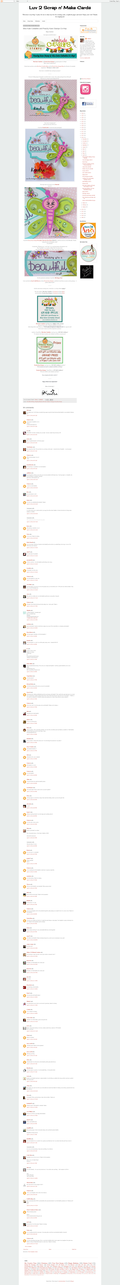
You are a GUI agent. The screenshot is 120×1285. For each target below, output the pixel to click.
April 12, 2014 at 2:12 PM (32, 698)
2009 (82, 217)
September (85, 145)
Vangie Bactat (29, 676)
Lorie (28, 1076)
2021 (82, 123)
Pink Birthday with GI (86, 181)
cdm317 (28, 552)
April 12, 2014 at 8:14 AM (32, 426)
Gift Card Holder (59, 1267)
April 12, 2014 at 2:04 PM (32, 688)
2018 (82, 129)
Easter (34, 1269)
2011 (82, 213)
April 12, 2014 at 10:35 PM (32, 956)
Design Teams (30, 21)
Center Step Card (57, 1272)
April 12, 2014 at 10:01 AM (32, 479)
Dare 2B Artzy (82, 1265)
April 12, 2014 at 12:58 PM (32, 628)
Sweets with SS (85, 170)
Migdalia (28, 610)
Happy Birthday (73, 1263)
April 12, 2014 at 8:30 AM (32, 442)
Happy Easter (85, 174)
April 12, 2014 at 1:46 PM (32, 671)
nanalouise (29, 876)
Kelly (28, 892)
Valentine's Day (56, 1266)
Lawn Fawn (86, 1273)
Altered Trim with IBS (86, 166)
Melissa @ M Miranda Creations (33, 952)
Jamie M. (29, 1119)
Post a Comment (28, 1246)
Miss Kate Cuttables (37, 61)
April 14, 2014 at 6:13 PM (32, 1163)
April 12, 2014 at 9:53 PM (32, 931)
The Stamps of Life (76, 1267)
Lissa (28, 1095)
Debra (28, 795)
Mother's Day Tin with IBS (87, 168)
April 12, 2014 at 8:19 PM (32, 896)
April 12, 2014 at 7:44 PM (32, 871)
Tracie (28, 534)
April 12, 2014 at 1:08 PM (32, 644)
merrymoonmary (62, 1281)
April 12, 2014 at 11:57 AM (32, 598)
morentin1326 (29, 560)
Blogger (72, 1281)
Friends (52, 1269)
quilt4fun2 (29, 473)
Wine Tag (56, 1273)
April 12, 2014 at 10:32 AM (32, 529)
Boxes (82, 1269)
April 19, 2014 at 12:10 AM (32, 1226)
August (84, 147)
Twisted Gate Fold (33, 1274)
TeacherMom (29, 918)
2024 (82, 117)
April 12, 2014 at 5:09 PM (32, 783)
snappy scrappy (30, 944)
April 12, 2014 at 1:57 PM (32, 679)
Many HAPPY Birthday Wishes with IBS (88, 157)
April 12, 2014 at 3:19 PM (32, 723)
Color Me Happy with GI (87, 159)
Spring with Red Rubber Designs (88, 200)
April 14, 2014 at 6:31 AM (32, 1142)
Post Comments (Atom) (33, 1251)
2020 (82, 125)
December (85, 139)
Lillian (28, 779)
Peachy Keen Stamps (49, 61)
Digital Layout (90, 1269)
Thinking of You (49, 1272)
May (84, 153)
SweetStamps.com (28, 1266)
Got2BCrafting (30, 1199)
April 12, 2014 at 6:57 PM (32, 854)
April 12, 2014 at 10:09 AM (32, 487)
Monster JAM (85, 183)
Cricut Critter (29, 1017)
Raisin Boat (70, 1273)
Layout (46, 1270)
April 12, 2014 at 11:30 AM (32, 572)
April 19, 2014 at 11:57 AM (32, 1243)
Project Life (89, 1270)
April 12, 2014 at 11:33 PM (32, 1005)
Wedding (79, 1270)
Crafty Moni (29, 1155)
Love (73, 1266)
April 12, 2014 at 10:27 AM (32, 521)
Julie (28, 711)
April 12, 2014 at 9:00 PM (32, 914)
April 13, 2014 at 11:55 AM (32, 1099)
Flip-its (58, 1270)
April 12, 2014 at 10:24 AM (32, 504)
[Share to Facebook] (51, 400)
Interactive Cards (72, 1270)
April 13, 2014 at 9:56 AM (32, 1081)
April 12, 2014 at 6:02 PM (32, 799)
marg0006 (29, 1128)
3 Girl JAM (29, 401)
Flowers (41, 1265)
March (84, 202)
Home (24, 21)
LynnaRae (29, 568)
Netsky (28, 1230)
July (83, 149)
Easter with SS (85, 191)
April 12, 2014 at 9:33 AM (32, 451)
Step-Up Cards (49, 1273)
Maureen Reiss (30, 1182)
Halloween (34, 1267)
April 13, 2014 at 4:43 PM (32, 1123)
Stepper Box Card (40, 1274)
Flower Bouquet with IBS (87, 176)
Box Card (91, 1273)
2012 (82, 211)
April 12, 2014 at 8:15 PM (32, 888)
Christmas (44, 1263)
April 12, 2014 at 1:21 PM (32, 659)
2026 (82, 113)
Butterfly (40, 401)
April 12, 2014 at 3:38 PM (32, 742)
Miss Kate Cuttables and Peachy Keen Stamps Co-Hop (88, 186)
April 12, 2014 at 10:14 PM (32, 948)
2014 (82, 137)
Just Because (71, 1265)
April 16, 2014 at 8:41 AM (32, 1186)
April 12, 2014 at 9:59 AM (32, 468)
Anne (28, 594)
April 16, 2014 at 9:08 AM (32, 1194)
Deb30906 (29, 1139)
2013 (82, 209)
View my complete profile (85, 57)
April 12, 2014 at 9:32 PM (32, 923)
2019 (82, 127)
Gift (87, 1266)
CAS (91, 1265)
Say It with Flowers (35, 281)
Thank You (52, 1270)
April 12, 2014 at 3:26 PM (32, 734)
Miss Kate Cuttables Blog (42, 66)
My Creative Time (30, 1263)
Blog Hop (37, 401)
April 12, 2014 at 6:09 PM (32, 816)
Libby (28, 1060)
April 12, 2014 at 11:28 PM (32, 997)
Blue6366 (29, 1068)
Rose (28, 492)
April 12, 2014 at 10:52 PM (32, 964)
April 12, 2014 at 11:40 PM (32, 1013)
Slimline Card (27, 1270)
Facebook (55, 291)
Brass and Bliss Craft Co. (63, 1269)
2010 (82, 215)
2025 (82, 115)
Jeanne (28, 500)
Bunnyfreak (29, 985)
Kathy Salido (29, 663)
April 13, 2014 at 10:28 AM (32, 1091)
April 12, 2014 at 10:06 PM (32, 939)
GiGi (28, 410)
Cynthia (28, 1009)
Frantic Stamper (51, 1265)
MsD (28, 755)
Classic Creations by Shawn (32, 1210)
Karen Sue (29, 960)
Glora (28, 727)
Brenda (28, 850)
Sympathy (65, 1272)
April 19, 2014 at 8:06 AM (32, 1234)
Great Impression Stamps (46, 1267)
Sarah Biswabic (30, 465)
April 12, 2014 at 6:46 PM (32, 846)
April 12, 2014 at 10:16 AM (32, 495)
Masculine (80, 1266)
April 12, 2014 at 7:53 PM (32, 880)
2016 (82, 133)
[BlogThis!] (48, 400)
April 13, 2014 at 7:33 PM (32, 1134)
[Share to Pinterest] (52, 400)
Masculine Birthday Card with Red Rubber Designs (88, 189)
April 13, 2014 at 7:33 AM (32, 1071)
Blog (63, 291)
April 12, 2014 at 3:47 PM (32, 750)
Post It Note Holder (77, 1273)
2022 (82, 121)
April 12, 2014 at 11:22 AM (32, 555)
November (85, 141)
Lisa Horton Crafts (43, 1269)
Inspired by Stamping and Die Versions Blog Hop (88, 164)
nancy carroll (29, 1043)
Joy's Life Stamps (80, 1272)
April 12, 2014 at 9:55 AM (32, 460)
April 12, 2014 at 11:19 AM (32, 547)
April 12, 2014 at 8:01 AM (32, 415)
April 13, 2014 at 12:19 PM (32, 1107)
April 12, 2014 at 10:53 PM (32, 972)
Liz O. (28, 1026)
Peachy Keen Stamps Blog (58, 66)
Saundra (28, 640)
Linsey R (28, 692)
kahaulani (29, 738)
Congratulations (63, 1273)
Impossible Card (27, 1273)
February (84, 204)
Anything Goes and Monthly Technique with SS (88, 179)
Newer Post (25, 1249)
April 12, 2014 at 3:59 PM (32, 767)
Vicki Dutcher (30, 447)
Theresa (28, 884)
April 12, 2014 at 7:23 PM (32, 863)
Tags (48, 1266)
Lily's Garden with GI (86, 172)
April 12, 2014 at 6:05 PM (32, 807)
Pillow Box (42, 1273)
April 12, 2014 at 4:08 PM (32, 775)
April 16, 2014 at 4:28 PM (32, 1217)
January (84, 206)
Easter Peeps (84, 161)
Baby (84, 1270)
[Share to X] (49, 400)
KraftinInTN (29, 1103)
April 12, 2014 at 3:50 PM (32, 758)
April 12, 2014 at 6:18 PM (32, 824)
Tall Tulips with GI (86, 193)
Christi (28, 1035)
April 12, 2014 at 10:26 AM (32, 513)
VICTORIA (29, 584)
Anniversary (35, 1272)
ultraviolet (29, 804)
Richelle (28, 900)
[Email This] (46, 400)
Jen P (28, 1222)
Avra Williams (30, 1111)
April (84, 155)
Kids (67, 1267)
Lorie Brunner (30, 787)
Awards (43, 21)
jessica (28, 439)
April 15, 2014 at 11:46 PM (32, 1178)
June (84, 151)
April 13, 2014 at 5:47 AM (32, 1063)
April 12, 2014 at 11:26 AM (32, 564)
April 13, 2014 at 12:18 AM (32, 1021)
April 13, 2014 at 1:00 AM (32, 1039)
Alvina (28, 1085)
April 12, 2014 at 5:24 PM (32, 791)
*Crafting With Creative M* (32, 618)
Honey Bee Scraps (90, 1272)
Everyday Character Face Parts (44, 240)
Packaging (52, 401)
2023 (82, 119)
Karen (28, 526)
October (84, 143)
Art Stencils (64, 1270)
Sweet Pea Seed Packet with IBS (88, 195)
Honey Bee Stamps (38, 1270)
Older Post (74, 1249)
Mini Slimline (87, 1267)
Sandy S (28, 812)
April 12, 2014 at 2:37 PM (32, 707)
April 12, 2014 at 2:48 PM (32, 715)
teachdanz (29, 624)
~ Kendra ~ (89, 38)
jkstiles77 (29, 858)
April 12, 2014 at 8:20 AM (32, 434)
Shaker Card (87, 1263)
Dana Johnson (30, 632)
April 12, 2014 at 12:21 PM (32, 619)
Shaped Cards (75, 1269)
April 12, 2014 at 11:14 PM (32, 980)
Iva (27, 430)
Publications (37, 21)
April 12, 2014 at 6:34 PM (32, 837)
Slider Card (35, 1273)
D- (27, 648)
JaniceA (28, 719)
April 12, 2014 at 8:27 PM (32, 904)
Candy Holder (40, 1266)
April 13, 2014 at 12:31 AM (32, 1031)
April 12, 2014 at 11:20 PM (32, 988)
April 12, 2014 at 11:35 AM (32, 580)
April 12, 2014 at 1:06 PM (32, 636)
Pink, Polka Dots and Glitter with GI (88, 198)
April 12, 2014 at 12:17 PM (32, 606)
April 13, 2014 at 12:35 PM (32, 1115)
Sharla (28, 928)
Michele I (29, 1001)
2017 (82, 131)
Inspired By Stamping (30, 1265)
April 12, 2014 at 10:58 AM (32, 538)
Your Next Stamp (58, 1263)
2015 (82, 135)
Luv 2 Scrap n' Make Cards (60, 7)
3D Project (33, 401)
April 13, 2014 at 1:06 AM (32, 1047)
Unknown (29, 420)
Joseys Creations (30, 746)
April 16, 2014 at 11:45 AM (32, 1205)
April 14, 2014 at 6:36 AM (32, 1150)
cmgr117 (28, 936)
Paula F (28, 993)
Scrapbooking (72, 1272)
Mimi (28, 828)
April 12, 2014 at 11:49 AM (32, 589)
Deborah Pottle (30, 684)
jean (27, 977)
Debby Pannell (30, 542)
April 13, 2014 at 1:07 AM (32, 1055)
